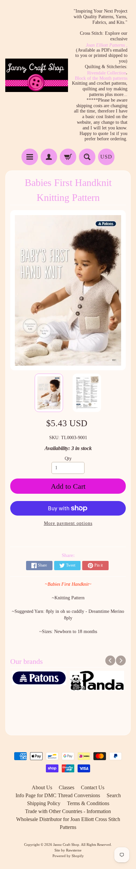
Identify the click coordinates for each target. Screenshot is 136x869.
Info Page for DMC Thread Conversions (58, 795)
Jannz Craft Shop (66, 844)
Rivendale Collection (106, 73)
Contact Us (92, 787)
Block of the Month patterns (101, 78)
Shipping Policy (43, 803)
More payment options (68, 523)
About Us (42, 787)
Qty (68, 458)
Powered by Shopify (68, 856)
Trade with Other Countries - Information (68, 811)
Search (114, 795)
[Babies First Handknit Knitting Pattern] (49, 393)
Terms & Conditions (88, 803)
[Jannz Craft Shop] (36, 75)
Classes (66, 787)
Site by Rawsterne (68, 850)
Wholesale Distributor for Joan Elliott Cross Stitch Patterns (68, 823)
